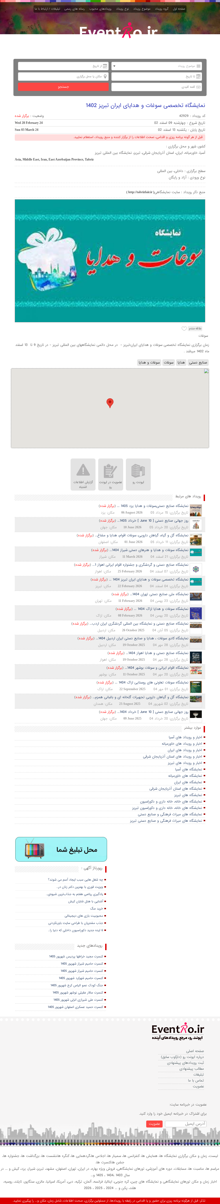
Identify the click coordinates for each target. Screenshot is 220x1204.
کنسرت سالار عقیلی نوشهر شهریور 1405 (78, 992)
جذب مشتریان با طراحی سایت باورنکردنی (75, 923)
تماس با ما (196, 1080)
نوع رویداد (123, 9)
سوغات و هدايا (149, 362)
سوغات (168, 362)
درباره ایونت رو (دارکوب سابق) (182, 1057)
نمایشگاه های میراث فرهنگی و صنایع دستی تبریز (166, 820)
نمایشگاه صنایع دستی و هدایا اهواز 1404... (157, 653)
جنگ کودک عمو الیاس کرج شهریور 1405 (76, 985)
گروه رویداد (163, 9)
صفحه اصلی (195, 1051)
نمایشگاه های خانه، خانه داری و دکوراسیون (171, 801)
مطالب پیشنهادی (191, 1068)
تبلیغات (198, 1074)
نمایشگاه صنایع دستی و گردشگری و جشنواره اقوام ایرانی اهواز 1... (140, 564)
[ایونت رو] (118, 36)
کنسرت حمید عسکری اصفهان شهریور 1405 (75, 1007)
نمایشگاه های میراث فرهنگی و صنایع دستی (170, 814)
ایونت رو (138, 482)
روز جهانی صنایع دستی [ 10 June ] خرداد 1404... (152, 711)
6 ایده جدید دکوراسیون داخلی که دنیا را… (75, 930)
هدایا (181, 362)
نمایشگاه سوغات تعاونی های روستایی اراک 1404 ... (151, 682)
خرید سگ (96, 908)
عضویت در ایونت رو (110, 485)
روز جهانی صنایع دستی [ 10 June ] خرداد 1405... (152, 520)
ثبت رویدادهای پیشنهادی (185, 1062)
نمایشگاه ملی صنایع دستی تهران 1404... (159, 594)
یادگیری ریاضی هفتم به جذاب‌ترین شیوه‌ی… (74, 894)
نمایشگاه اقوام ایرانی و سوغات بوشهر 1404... (156, 667)
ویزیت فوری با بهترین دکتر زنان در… (79, 887)
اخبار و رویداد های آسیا (185, 737)
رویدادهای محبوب (101, 9)
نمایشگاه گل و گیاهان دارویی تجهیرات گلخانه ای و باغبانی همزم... (140, 697)
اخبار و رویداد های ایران (185, 750)
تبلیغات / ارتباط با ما (48, 9)
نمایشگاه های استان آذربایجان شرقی (175, 788)
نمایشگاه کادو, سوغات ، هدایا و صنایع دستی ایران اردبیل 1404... (142, 638)
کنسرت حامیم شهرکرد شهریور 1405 (81, 978)
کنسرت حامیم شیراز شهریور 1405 (82, 963)
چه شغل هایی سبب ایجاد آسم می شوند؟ (75, 879)
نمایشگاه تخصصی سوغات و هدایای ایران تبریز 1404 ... (148, 579)
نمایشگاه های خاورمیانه (185, 775)
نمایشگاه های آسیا (188, 769)
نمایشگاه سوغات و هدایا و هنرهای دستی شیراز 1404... (148, 550)
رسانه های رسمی (75, 9)
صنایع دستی (198, 362)
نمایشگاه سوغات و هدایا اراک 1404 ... (161, 608)
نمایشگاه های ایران (188, 782)
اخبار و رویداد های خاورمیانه (182, 743)
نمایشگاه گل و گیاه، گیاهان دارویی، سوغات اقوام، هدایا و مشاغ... (141, 535)
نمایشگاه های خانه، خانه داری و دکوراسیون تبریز (167, 808)
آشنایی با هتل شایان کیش (85, 901)
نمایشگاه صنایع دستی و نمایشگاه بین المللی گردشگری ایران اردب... (139, 623)
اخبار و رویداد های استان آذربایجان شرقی (172, 756)
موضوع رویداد (143, 9)
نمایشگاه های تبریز (188, 795)
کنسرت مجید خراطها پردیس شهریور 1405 (76, 956)
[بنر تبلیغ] (61, 849)
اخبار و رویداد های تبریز (185, 763)
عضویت (198, 1086)
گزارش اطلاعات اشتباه (83, 485)
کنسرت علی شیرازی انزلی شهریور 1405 (78, 999)
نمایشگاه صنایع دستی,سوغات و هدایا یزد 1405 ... (152, 506)
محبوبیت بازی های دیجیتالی (84, 915)
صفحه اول (179, 9)
